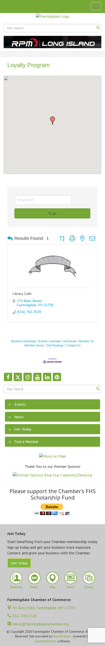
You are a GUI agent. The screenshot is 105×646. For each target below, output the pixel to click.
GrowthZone (62, 636)
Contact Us (73, 345)
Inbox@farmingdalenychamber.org (40, 623)
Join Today (19, 562)
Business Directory (23, 341)
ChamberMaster (45, 641)
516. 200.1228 (23, 615)
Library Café (22, 294)
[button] (52, 121)
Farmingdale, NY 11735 (43, 607)
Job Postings (54, 345)
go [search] (54, 213)
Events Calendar (50, 341)
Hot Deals (69, 341)
